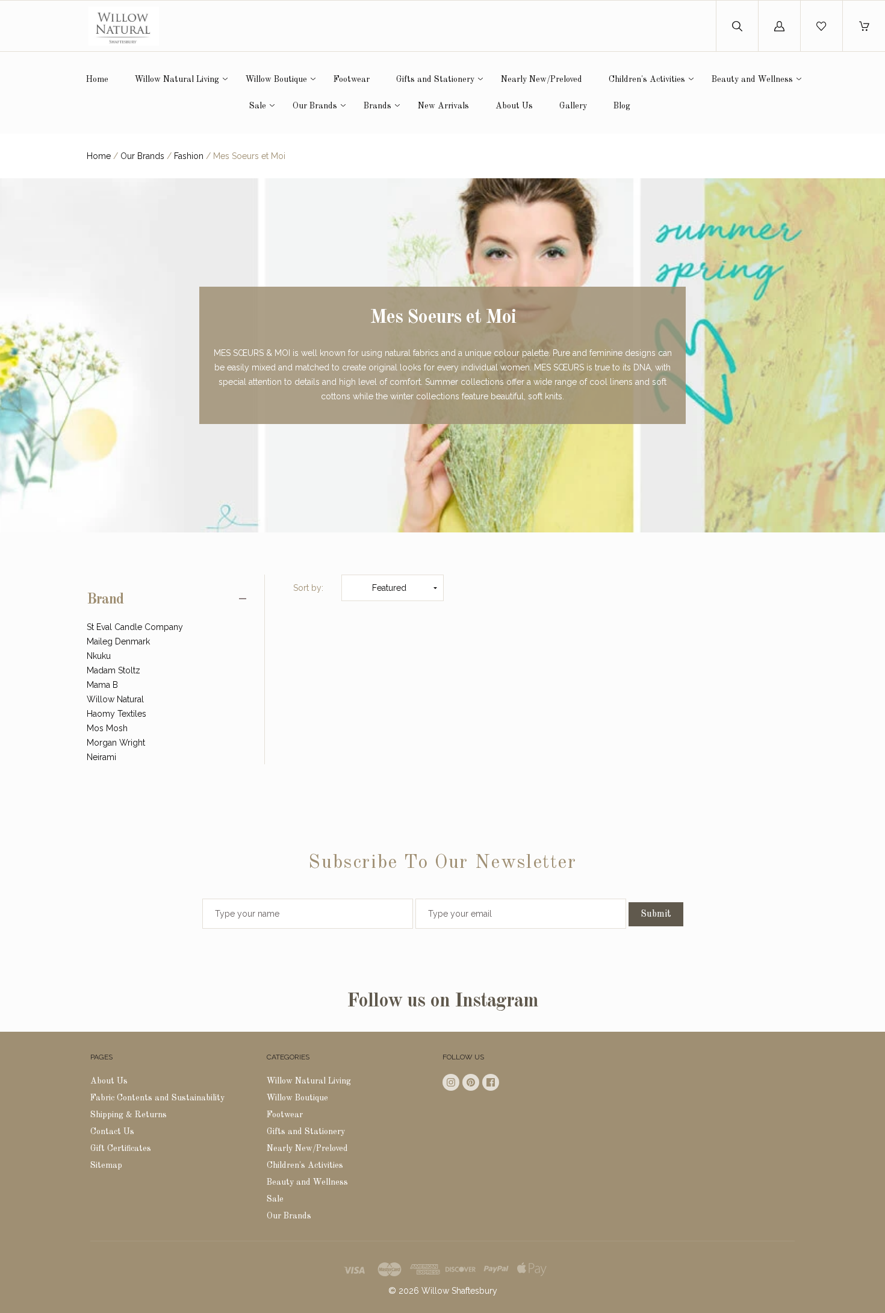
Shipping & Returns (128, 1115)
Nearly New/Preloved (541, 79)
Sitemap (106, 1165)
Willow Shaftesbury (459, 1291)
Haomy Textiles (116, 714)
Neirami (101, 757)
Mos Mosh (107, 728)
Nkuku (99, 656)
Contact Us (112, 1131)
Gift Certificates (120, 1148)
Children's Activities (647, 79)
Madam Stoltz (113, 670)
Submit (656, 914)
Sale (257, 106)
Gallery (573, 106)
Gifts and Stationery (435, 79)
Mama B (102, 685)
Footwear (352, 79)
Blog (621, 106)
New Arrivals (443, 106)
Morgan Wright (116, 742)
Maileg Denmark (118, 641)
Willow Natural (115, 699)
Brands (377, 106)
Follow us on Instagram (442, 1001)
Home (97, 79)
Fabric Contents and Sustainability (157, 1098)
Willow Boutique (276, 79)
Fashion (188, 156)
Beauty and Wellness (752, 79)
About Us (514, 106)
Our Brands (315, 106)
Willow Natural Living (177, 79)
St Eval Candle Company (135, 627)
